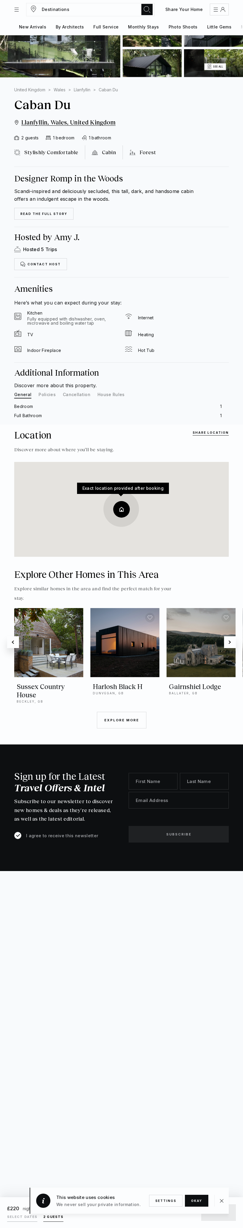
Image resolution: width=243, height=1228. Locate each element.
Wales (59, 89)
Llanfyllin (82, 89)
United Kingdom (29, 89)
